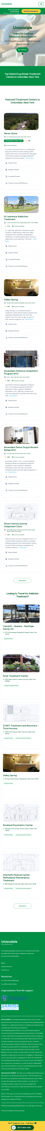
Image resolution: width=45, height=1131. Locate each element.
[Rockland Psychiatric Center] (21, 813)
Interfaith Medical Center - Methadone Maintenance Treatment (17, 877)
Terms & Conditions (8, 1111)
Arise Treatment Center (15, 675)
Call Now (23, 50)
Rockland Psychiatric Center (18, 825)
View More (22, 580)
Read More (30, 158)
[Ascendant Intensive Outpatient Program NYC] (21, 358)
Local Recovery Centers (9, 984)
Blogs (3, 963)
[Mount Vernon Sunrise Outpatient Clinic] (21, 511)
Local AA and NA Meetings (10, 980)
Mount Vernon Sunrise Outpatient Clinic (15, 525)
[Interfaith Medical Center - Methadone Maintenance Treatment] (21, 862)
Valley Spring (11, 299)
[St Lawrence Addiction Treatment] (21, 204)
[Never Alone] (21, 121)
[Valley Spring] (21, 287)
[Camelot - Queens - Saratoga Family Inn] (21, 614)
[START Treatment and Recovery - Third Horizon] (21, 713)
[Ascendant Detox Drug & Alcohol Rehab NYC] (21, 435)
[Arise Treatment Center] (21, 663)
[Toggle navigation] (41, 4)
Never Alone (10, 133)
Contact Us (5, 970)
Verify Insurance (6, 966)
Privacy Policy (19, 1111)
